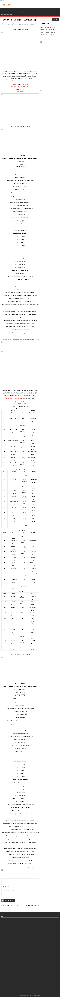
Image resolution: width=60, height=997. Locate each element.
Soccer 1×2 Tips (17, 12)
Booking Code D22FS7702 (20, 403)
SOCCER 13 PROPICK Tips (7, 24)
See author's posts (9, 890)
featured (21, 23)
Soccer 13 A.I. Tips (9, 900)
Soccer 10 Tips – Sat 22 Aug (47, 34)
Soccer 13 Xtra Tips (6, 12)
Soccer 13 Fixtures (31, 23)
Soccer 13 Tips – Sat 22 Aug (47, 29)
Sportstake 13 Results (6, 14)
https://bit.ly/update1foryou (13, 80)
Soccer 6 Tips (51, 9)
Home (2, 9)
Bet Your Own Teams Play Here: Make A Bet (20, 86)
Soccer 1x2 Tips (32, 24)
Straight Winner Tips (24, 26)
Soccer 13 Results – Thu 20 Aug (47, 32)
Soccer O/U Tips (27, 12)
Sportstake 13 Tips (10, 9)
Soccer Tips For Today (14, 26)
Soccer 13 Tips (42, 9)
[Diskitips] (2, 0)
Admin (15, 23)
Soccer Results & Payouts (40, 12)
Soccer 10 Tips (32, 9)
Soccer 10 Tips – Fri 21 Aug (46, 37)
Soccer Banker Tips (22, 9)
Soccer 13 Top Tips (24, 24)
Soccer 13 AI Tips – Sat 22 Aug (47, 27)
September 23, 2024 (7, 23)
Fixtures (25, 23)
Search (55, 19)
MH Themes (38, 995)
